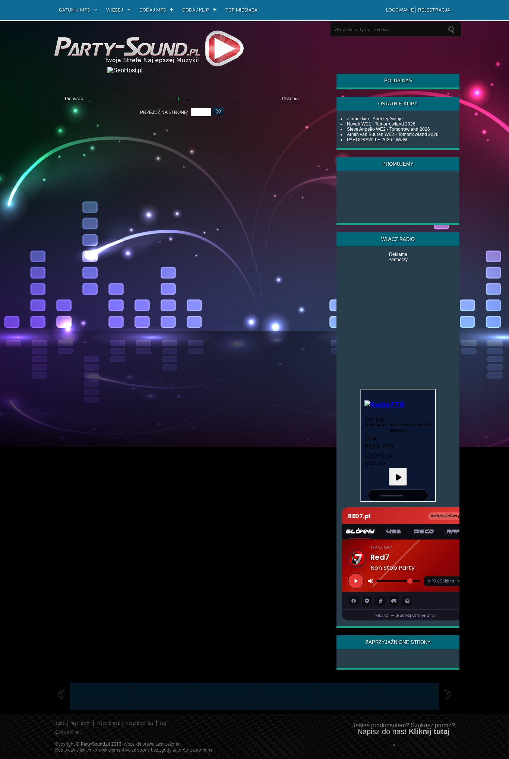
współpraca (108, 723)
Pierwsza (74, 98)
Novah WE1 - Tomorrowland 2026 (381, 124)
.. (187, 98)
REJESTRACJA (434, 9)
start (59, 723)
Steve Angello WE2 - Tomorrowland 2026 (388, 129)
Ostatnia (290, 98)
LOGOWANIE (400, 9)
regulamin (80, 723)
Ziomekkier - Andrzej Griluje (375, 118)
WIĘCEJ (114, 9)
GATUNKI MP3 (74, 9)
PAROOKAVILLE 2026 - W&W (377, 139)
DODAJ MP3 (152, 9)
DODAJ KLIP (195, 9)
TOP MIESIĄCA (241, 9)
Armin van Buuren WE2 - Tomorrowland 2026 (393, 134)
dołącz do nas (140, 723)
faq (163, 723)
